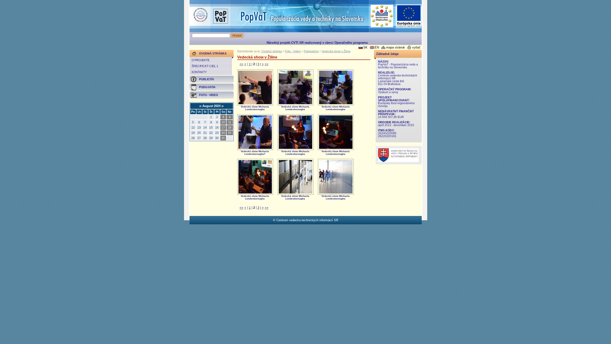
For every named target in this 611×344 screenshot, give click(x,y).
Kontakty (199, 72)
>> (267, 64)
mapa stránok (395, 47)
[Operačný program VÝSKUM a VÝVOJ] (382, 16)
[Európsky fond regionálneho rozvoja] (409, 16)
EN (377, 47)
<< (241, 64)
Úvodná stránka (271, 51)
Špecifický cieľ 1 (205, 66)
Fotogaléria (311, 51)
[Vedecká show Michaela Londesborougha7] (255, 148)
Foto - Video (293, 51)
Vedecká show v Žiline (336, 51)
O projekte (201, 60)
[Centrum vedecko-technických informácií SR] (200, 15)
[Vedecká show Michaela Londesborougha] (255, 103)
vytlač (416, 47)
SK (365, 47)
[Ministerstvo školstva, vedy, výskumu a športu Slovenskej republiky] (398, 161)
